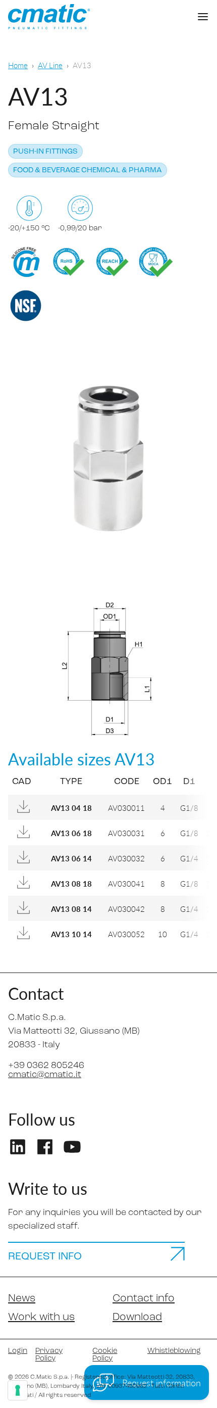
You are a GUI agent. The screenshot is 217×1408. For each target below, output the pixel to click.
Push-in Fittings (45, 152)
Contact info (144, 1298)
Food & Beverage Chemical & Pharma (87, 170)
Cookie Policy (104, 1355)
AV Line (50, 65)
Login (17, 1351)
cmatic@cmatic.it (44, 1075)
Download (137, 1317)
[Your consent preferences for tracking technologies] (17, 1390)
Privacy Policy (49, 1355)
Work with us (41, 1317)
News (21, 1298)
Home (18, 65)
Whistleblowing (174, 1351)
